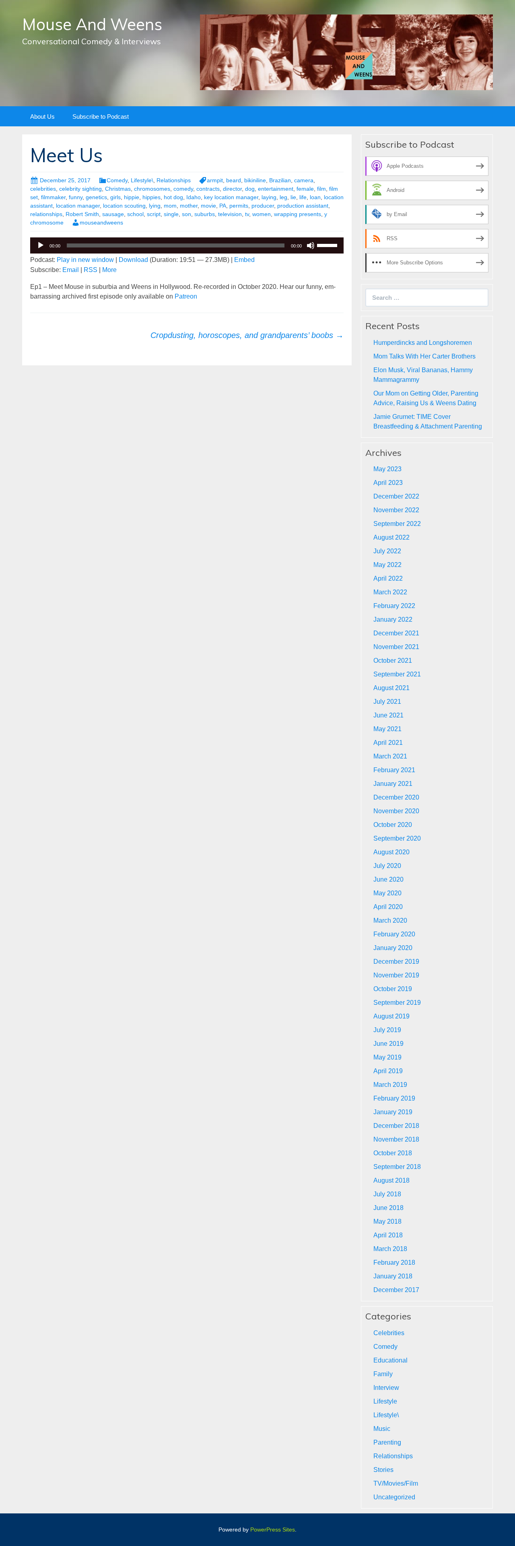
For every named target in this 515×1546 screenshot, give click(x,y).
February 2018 (394, 1262)
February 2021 (394, 770)
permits (238, 205)
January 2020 (392, 947)
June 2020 (388, 879)
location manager (78, 205)
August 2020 (391, 852)
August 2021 (391, 687)
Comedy (117, 180)
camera (303, 180)
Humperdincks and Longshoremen (422, 342)
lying (155, 205)
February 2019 (394, 1098)
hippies (151, 197)
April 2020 (388, 906)
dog (250, 189)
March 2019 (390, 1084)
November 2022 (396, 510)
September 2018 (397, 1166)
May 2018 (387, 1221)
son (186, 214)
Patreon (185, 296)
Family (383, 1374)
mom (170, 205)
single (171, 214)
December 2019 (396, 961)
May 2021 (387, 729)
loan (315, 197)
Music (381, 1428)
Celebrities (388, 1333)
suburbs (204, 214)
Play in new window (85, 259)
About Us (42, 116)
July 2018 (387, 1194)
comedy (183, 189)
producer (262, 205)
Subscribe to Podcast (100, 116)
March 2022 (390, 592)
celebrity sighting (80, 189)
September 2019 (397, 1002)
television (230, 214)
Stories (383, 1469)
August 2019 (391, 1016)
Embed (244, 259)
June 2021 (388, 715)
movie (208, 205)
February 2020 (394, 934)
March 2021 (390, 756)
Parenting (387, 1442)
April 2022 (388, 578)
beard (233, 180)
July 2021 (387, 701)
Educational (390, 1360)
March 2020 (390, 920)
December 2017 (396, 1289)
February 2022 (394, 605)
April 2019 (388, 1071)
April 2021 (388, 742)
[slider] (328, 244)
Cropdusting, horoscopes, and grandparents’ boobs (247, 335)
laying (269, 197)
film (321, 189)
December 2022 (396, 496)
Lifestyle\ (142, 180)
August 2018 (391, 1180)
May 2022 (387, 564)
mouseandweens (101, 222)
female (305, 189)
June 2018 (388, 1207)
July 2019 (387, 1030)
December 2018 (396, 1125)
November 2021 (396, 646)
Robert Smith (82, 214)
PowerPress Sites (272, 1529)
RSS (90, 269)
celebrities (43, 189)
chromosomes (152, 189)
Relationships (174, 180)
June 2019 (388, 1043)
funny (75, 197)
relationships (46, 214)
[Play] (41, 245)
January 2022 (392, 619)
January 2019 (392, 1112)
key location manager (231, 197)
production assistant (302, 205)
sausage (113, 214)
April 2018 (388, 1235)
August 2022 (391, 537)
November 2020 (396, 811)
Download (133, 259)
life (303, 197)
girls (115, 197)
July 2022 (387, 551)
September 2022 (397, 523)
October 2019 (392, 988)
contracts (208, 189)
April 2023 (388, 482)
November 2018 (396, 1139)
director (232, 189)
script (154, 214)
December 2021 (396, 633)
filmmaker (53, 197)
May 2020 (387, 893)
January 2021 (392, 783)
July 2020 (387, 865)
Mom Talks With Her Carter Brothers (424, 356)
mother (189, 205)
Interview (386, 1387)
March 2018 (390, 1248)
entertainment (275, 189)
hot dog (173, 197)
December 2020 (396, 797)
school (135, 214)
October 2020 (392, 824)
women (261, 214)
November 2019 (396, 975)
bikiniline (255, 180)
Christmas (118, 189)
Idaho (193, 197)
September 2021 (397, 674)
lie (293, 197)
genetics (96, 197)
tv (247, 214)
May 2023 (387, 469)
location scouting (124, 205)
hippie (131, 197)
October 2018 (392, 1153)
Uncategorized (394, 1497)
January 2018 (392, 1276)
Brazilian (280, 180)
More (109, 269)
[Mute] (311, 245)
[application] (187, 245)
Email (70, 269)
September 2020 (397, 838)
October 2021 (392, 660)
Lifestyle (385, 1401)
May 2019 (387, 1057)
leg (283, 197)
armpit (215, 180)
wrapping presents (297, 214)
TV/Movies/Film (395, 1483)
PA (222, 205)
